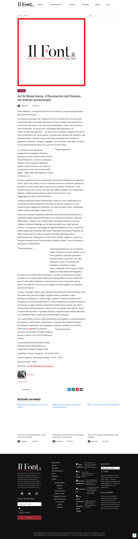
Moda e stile (59, 493)
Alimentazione (55, 4)
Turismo (72, 4)
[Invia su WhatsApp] (73, 389)
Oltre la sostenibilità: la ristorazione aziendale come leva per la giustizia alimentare (91, 482)
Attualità (85, 4)
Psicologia (60, 501)
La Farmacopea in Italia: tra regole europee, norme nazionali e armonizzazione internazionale (93, 490)
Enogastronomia (59, 496)
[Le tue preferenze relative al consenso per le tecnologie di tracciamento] (134, 535)
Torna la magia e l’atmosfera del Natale (103, 436)
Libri (108, 4)
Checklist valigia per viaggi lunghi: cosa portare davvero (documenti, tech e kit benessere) (90, 504)
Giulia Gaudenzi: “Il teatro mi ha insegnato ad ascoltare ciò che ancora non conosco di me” (90, 466)
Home (19, 15)
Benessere (26, 4)
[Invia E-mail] (77, 389)
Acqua (59, 488)
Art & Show (22, 382)
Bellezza (60, 485)
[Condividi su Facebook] (69, 389)
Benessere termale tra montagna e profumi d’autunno (68, 436)
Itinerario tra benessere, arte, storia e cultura (31, 436)
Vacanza (60, 507)
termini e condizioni (25, 513)
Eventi (97, 4)
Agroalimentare (60, 499)
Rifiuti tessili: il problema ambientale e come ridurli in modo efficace (88, 474)
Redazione (24, 106)
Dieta (60, 504)
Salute (40, 4)
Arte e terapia (60, 491)
